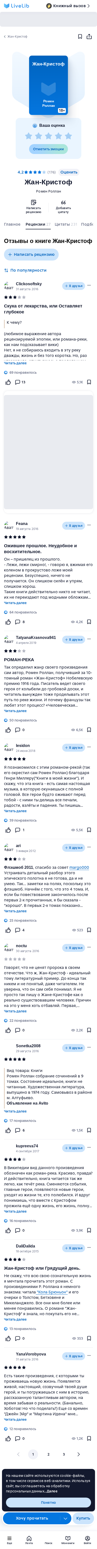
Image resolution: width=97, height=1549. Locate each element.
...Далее (50, 1491)
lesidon (23, 745)
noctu (21, 946)
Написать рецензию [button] (34, 254)
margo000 (79, 867)
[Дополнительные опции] (65, 1518)
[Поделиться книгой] (89, 37)
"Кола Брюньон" (52, 1292)
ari (18, 846)
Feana (22, 524)
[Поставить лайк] (8, 382)
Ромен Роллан (48, 191)
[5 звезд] (68, 136)
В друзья (76, 286)
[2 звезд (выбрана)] (31, 172)
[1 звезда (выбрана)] (26, 172)
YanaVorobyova (31, 1354)
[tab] (13, 225)
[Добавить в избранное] (80, 37)
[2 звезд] (39, 136)
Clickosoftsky (29, 284)
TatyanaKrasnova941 (36, 637)
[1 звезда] (29, 136)
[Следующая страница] (78, 1454)
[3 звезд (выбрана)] (35, 172)
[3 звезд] (48, 136)
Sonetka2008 (28, 1046)
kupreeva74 (27, 1146)
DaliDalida (25, 1246)
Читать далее (15, 363)
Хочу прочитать (32, 1518)
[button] (48, 85)
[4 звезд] (58, 136)
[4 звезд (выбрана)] (40, 172)
